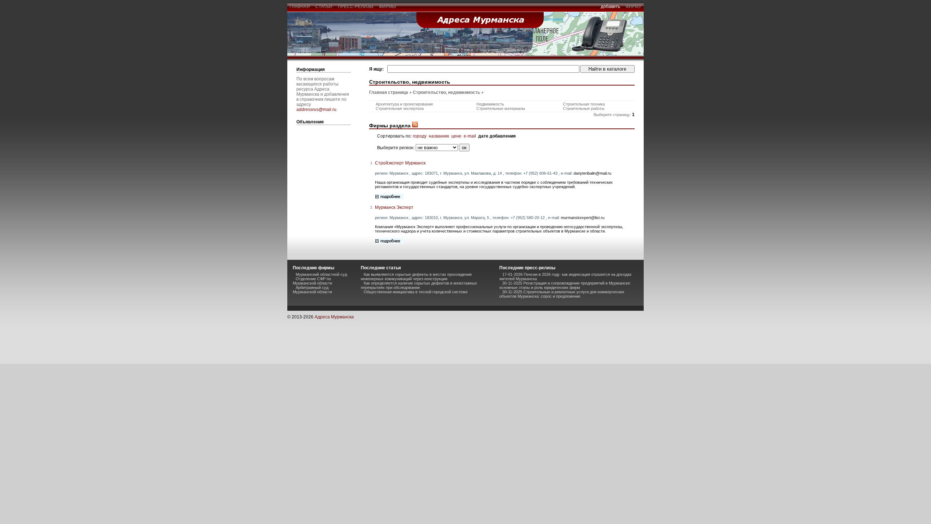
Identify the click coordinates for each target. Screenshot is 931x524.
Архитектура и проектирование (404, 104)
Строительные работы (583, 108)
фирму (633, 6)
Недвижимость (490, 104)
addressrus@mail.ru (316, 109)
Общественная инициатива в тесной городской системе (416, 292)
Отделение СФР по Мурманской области (312, 281)
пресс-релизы (356, 6)
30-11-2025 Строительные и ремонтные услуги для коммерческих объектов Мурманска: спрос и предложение (561, 294)
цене (456, 136)
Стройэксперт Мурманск (400, 163)
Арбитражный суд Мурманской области (312, 289)
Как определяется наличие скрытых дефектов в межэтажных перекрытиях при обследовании (419, 285)
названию (439, 136)
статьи (324, 6)
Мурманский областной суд (321, 274)
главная (299, 6)
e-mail (470, 136)
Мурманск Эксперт (394, 207)
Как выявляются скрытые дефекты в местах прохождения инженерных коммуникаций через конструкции (416, 276)
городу (420, 136)
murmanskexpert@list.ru (582, 217)
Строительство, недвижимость (446, 92)
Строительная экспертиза (400, 108)
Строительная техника (584, 104)
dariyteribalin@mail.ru (592, 173)
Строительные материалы (500, 108)
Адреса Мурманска (334, 316)
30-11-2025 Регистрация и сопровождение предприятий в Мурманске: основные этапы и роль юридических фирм (565, 285)
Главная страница (388, 92)
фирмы (387, 6)
